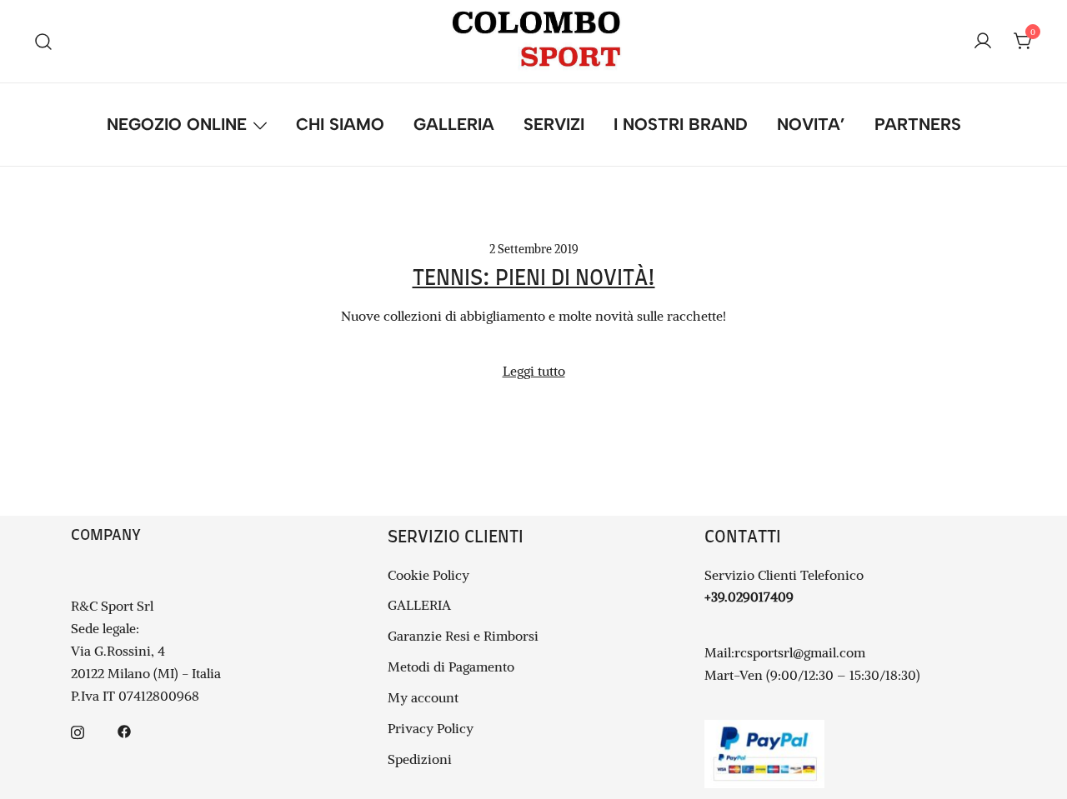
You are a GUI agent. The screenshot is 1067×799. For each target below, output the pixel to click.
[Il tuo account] (983, 41)
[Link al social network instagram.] (77, 730)
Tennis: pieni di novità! (534, 278)
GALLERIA (453, 124)
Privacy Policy (430, 728)
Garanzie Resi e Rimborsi (463, 635)
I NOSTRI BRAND (681, 124)
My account (423, 697)
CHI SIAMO (340, 124)
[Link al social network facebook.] (124, 730)
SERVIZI (553, 124)
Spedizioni (420, 759)
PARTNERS (917, 124)
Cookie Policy (428, 575)
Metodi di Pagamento (451, 666)
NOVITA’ (811, 124)
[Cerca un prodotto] (43, 41)
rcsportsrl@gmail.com (799, 652)
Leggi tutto (534, 370)
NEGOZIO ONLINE (177, 124)
